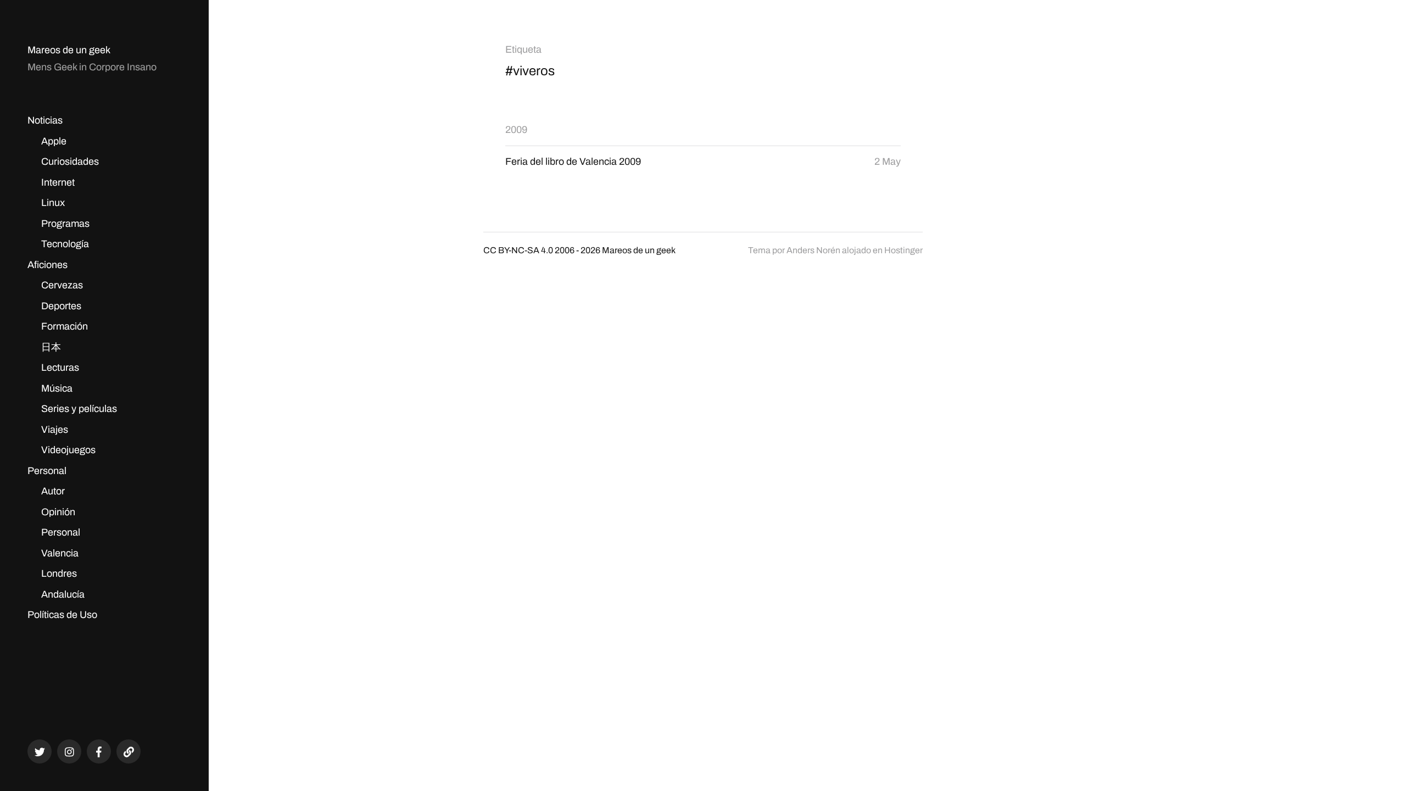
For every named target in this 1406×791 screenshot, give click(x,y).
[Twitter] (39, 751)
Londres (59, 573)
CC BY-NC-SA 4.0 (518, 250)
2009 (516, 129)
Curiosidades (70, 161)
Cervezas (62, 285)
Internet (58, 182)
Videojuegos (68, 449)
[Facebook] (99, 751)
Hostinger (903, 250)
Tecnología (65, 243)
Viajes (54, 429)
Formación (64, 326)
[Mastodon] (128, 751)
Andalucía (63, 594)
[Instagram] (69, 751)
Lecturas (60, 367)
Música (56, 388)
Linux (53, 202)
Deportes (61, 305)
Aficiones (47, 264)
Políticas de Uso (62, 614)
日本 (51, 347)
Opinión (58, 511)
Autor (53, 491)
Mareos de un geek (68, 49)
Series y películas (79, 408)
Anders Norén (813, 250)
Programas (65, 223)
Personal (46, 470)
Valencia (60, 553)
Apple (53, 141)
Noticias (45, 120)
